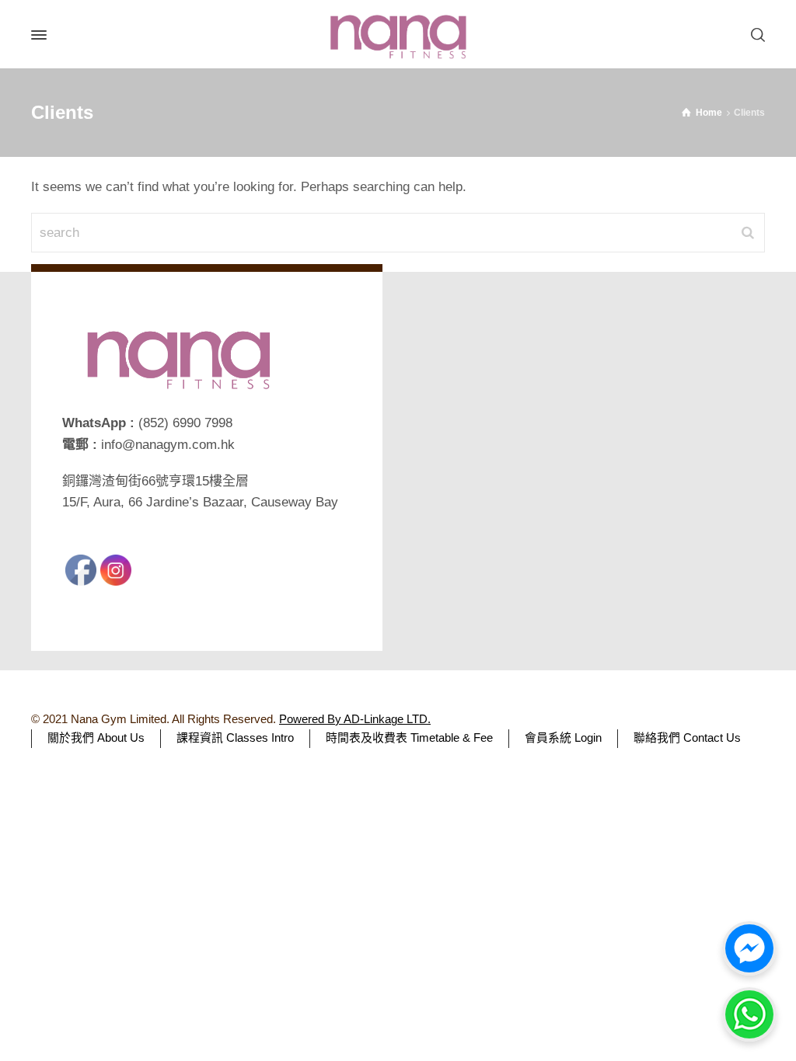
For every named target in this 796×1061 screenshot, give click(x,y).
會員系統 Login (563, 738)
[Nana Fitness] (398, 34)
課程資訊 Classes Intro (235, 738)
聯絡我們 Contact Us (687, 738)
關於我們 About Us (96, 738)
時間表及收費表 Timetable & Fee (409, 738)
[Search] (755, 35)
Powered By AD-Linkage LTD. (355, 719)
